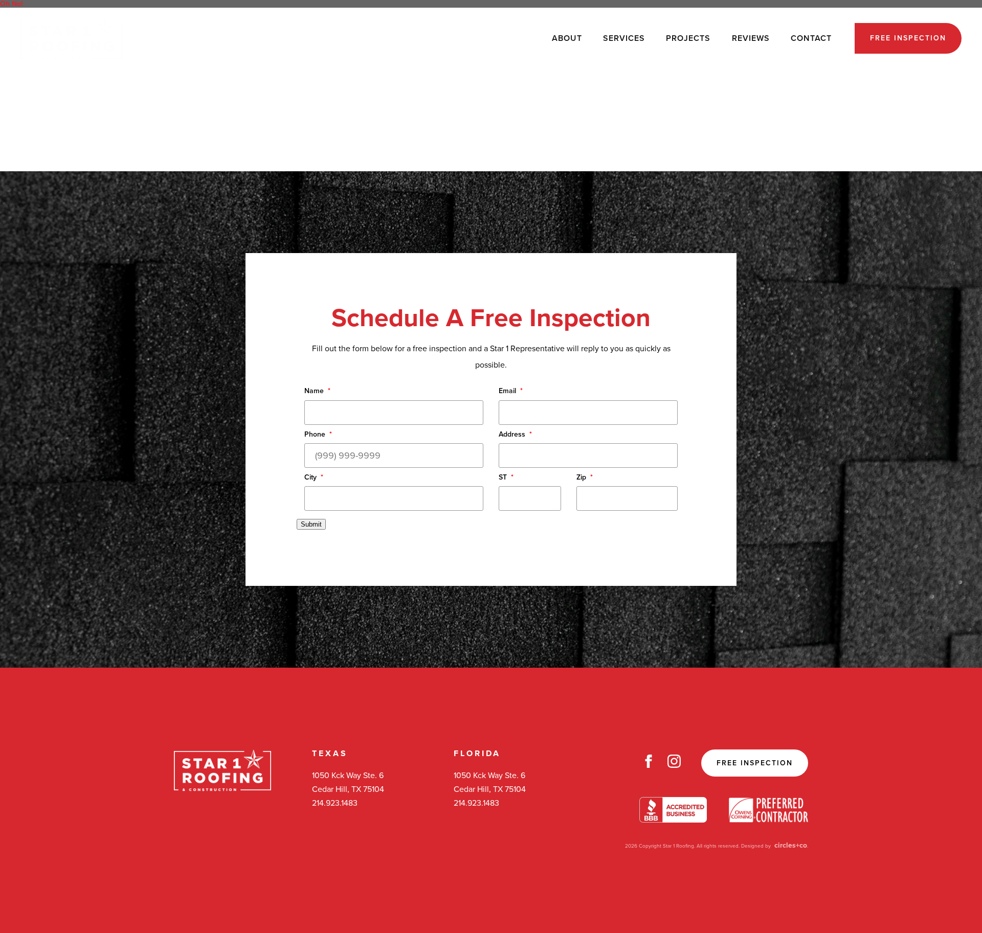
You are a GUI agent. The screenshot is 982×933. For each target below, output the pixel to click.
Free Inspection (908, 38)
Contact (811, 38)
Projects (688, 38)
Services (624, 38)
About (567, 38)
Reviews (751, 38)
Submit (311, 524)
